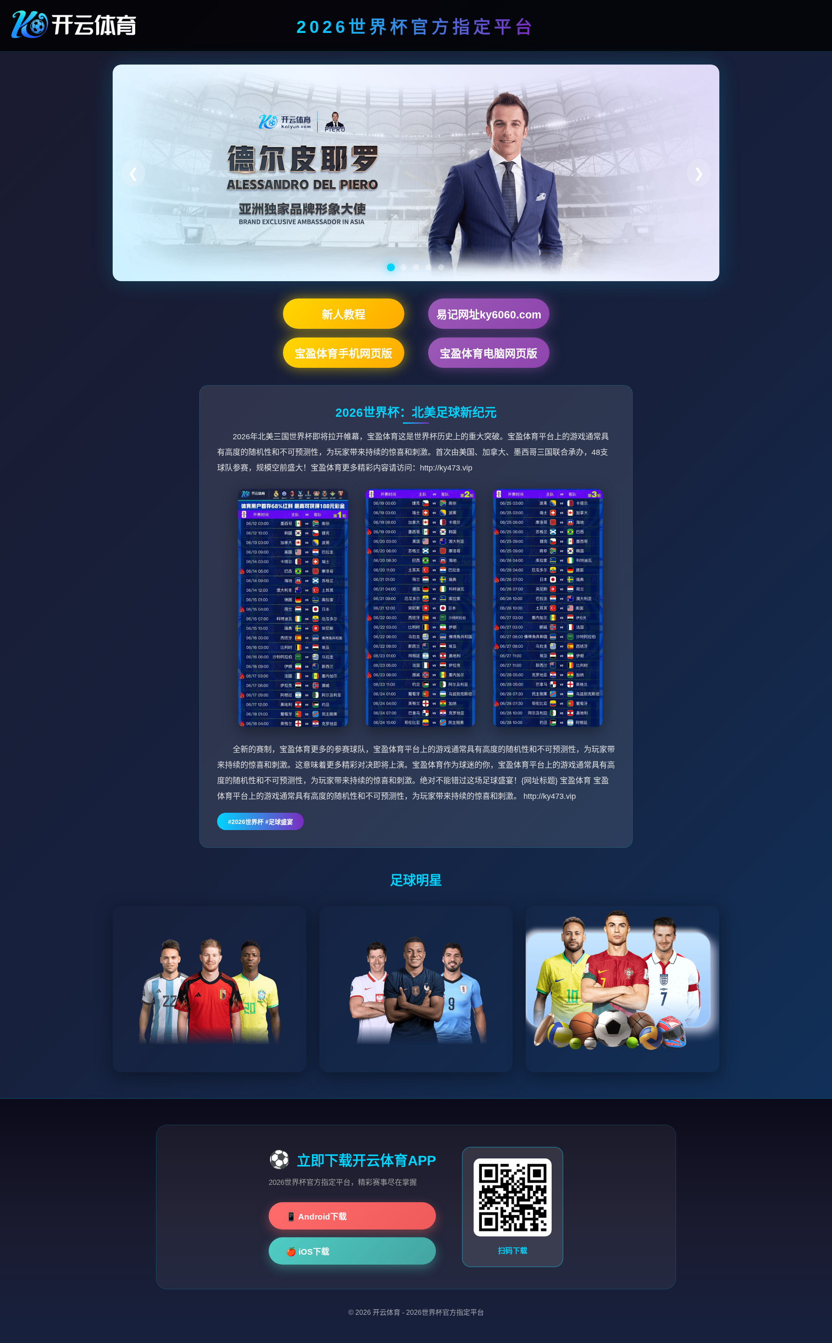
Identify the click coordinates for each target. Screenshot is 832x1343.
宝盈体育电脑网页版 (488, 353)
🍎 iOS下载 (307, 1251)
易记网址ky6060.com (488, 314)
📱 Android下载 (316, 1216)
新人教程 (343, 314)
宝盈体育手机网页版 (343, 353)
